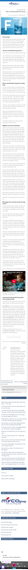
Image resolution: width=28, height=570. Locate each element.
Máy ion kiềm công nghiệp (8, 478)
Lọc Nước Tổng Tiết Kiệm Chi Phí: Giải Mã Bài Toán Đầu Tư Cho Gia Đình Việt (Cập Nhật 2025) (13, 411)
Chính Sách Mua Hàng (6, 522)
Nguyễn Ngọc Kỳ (21, 15)
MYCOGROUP (6, 306)
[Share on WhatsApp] (8, 337)
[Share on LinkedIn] (20, 337)
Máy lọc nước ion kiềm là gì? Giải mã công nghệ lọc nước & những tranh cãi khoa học (13, 440)
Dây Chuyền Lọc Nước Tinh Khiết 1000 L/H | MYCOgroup (12, 449)
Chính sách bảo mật (6, 534)
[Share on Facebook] (10, 337)
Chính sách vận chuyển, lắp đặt (8, 529)
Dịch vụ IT (3, 472)
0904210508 (8, 513)
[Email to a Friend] (15, 337)
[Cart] (26, 3)
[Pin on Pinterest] (17, 337)
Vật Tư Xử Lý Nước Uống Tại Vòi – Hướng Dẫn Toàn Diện (12, 436)
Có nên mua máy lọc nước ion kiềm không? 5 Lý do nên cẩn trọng (13, 407)
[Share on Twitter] (13, 337)
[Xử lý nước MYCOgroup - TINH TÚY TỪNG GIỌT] (14, 3)
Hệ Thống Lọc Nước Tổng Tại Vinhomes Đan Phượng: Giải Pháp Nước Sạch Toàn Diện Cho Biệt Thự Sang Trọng (13, 454)
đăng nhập (9, 392)
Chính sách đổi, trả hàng (7, 527)
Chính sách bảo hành (6, 532)
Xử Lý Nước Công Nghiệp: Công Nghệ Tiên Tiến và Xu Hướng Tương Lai (13, 444)
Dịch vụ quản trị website (7, 475)
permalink (24, 342)
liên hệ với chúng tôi (10, 330)
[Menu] (2, 3)
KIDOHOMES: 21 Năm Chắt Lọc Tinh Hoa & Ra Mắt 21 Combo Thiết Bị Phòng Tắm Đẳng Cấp (13, 419)
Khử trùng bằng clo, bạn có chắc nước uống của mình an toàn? (7, 382)
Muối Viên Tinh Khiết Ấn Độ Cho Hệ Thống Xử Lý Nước (13, 432)
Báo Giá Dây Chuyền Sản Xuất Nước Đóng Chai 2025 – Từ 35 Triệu (13, 403)
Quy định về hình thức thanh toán (9, 524)
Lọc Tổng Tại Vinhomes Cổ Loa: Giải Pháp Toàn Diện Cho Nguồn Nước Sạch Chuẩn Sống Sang (13, 459)
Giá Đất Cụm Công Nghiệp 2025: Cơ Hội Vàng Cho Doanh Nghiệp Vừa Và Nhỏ (12, 415)
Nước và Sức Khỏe (21, 9)
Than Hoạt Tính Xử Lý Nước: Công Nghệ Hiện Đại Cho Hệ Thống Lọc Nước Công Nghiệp (13, 428)
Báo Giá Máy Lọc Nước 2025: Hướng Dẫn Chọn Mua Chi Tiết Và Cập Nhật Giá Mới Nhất (13, 423)
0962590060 (16, 513)
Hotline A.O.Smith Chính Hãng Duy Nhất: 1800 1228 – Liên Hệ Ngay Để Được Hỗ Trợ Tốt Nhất (13, 463)
